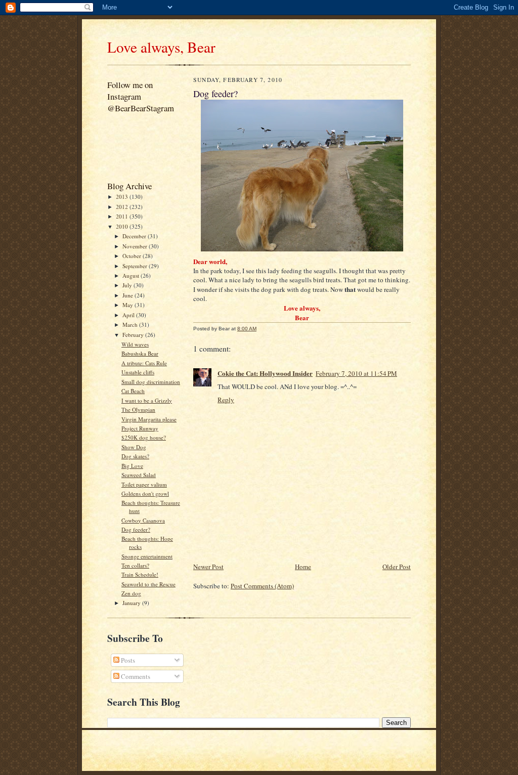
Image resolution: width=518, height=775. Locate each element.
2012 (123, 206)
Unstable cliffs (137, 372)
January (132, 603)
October (132, 256)
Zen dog (131, 593)
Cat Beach (133, 391)
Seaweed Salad (138, 475)
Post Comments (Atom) (262, 585)
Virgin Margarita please (149, 419)
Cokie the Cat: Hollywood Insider (265, 373)
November (135, 246)
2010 (123, 226)
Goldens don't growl (145, 493)
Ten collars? (135, 565)
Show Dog (133, 447)
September (135, 266)
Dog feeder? (135, 529)
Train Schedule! (139, 574)
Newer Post (208, 566)
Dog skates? (135, 456)
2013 (123, 196)
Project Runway (139, 428)
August (131, 275)
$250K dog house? (143, 437)
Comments (134, 676)
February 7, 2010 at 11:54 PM (356, 373)
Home (303, 566)
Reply (226, 399)
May (128, 305)
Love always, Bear (161, 47)
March (130, 324)
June (128, 295)
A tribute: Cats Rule (144, 363)
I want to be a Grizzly (146, 400)
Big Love (132, 465)
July (128, 285)
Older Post (396, 566)
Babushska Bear (139, 353)
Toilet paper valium (144, 484)
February (133, 334)
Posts (127, 660)
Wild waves (135, 344)
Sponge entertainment (146, 556)
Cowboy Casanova (143, 520)
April (129, 315)
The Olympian (138, 409)
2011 (123, 216)
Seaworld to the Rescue (148, 584)
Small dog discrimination (150, 381)
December (135, 236)
